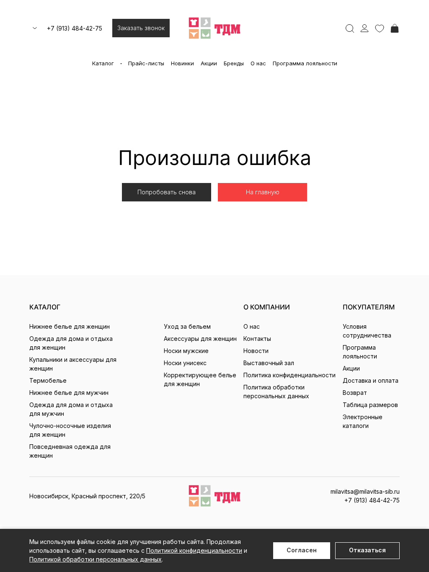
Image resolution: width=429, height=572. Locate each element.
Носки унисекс (185, 362)
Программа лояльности (305, 63)
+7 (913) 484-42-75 (74, 28)
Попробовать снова (166, 192)
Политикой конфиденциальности (194, 550)
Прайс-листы (146, 63)
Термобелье (48, 380)
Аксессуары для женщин (200, 338)
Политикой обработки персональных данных (95, 559)
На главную (262, 192)
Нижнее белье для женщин (69, 326)
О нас (258, 63)
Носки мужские (186, 350)
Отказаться (367, 550)
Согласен (302, 550)
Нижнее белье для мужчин (69, 392)
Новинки (182, 63)
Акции (209, 63)
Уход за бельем (187, 326)
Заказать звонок (141, 27)
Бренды (234, 63)
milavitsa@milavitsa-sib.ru (365, 491)
